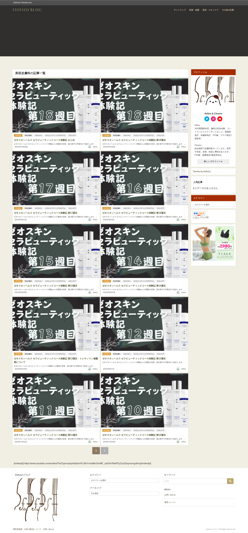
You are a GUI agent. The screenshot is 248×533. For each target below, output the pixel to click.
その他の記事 (228, 10)
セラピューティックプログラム (55, 135)
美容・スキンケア (211, 10)
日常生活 (18, 135)
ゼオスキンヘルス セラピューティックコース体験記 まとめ (44, 140)
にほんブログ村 (201, 217)
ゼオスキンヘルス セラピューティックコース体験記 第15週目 (45, 285)
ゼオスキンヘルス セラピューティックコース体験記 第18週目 (134, 140)
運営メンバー (170, 502)
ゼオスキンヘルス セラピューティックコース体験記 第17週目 (45, 213)
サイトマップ (180, 10)
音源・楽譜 (194, 10)
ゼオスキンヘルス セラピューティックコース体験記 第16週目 (134, 213)
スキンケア (72, 135)
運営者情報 (17, 529)
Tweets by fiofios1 (202, 171)
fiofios (95, 147)
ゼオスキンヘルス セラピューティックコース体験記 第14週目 (134, 285)
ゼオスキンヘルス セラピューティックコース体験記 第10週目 (134, 435)
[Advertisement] (124, 36)
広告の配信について (32, 529)
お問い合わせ (170, 495)
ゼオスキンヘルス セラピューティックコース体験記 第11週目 (45, 435)
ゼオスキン (38, 135)
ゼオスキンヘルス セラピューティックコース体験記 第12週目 (134, 358)
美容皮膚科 (28, 135)
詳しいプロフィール (213, 161)
